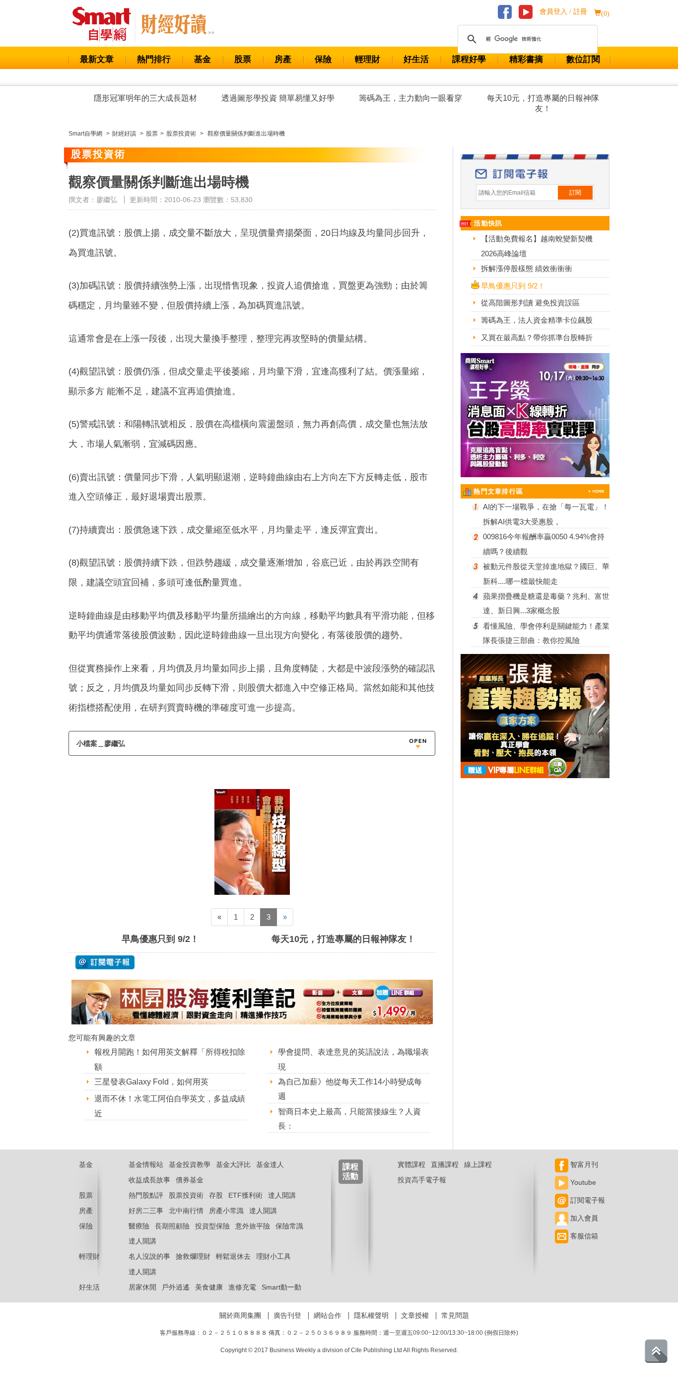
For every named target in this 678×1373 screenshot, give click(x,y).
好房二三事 (146, 1211)
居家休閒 (142, 1287)
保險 (323, 59)
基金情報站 (146, 1164)
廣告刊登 (287, 1315)
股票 (242, 59)
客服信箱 (583, 1236)
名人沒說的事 (149, 1256)
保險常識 (289, 1226)
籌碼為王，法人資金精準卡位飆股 (537, 320)
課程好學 (469, 59)
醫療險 (139, 1226)
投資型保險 (212, 1226)
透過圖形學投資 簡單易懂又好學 (278, 98)
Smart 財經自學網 (105, 24)
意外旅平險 (252, 1226)
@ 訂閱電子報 (105, 962)
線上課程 (478, 1164)
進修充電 (242, 1287)
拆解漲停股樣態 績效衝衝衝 (526, 268)
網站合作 (327, 1315)
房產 (282, 59)
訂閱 (575, 192)
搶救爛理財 (193, 1256)
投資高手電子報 (422, 1180)
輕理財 (367, 59)
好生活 (416, 59)
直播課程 (445, 1164)
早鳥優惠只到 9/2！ (160, 939)
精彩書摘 (526, 59)
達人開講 (282, 1195)
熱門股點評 (146, 1195)
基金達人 (270, 1164)
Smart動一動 (281, 1287)
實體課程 (411, 1164)
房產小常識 (226, 1211)
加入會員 (583, 1218)
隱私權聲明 (371, 1315)
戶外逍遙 (176, 1287)
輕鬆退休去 (233, 1256)
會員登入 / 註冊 (563, 11)
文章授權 (415, 1315)
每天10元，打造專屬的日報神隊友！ (543, 103)
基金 (202, 59)
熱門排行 (154, 59)
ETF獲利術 (245, 1195)
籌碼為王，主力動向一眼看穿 (410, 98)
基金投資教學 (189, 1164)
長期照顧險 (172, 1226)
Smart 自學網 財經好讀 (177, 24)
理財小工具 (273, 1256)
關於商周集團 (240, 1315)
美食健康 (209, 1287)
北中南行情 (186, 1211)
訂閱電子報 (586, 1200)
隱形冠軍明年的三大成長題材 (145, 98)
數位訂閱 (583, 59)
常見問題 (455, 1315)
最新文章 (97, 59)
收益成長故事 (149, 1180)
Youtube (582, 1182)
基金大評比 (233, 1164)
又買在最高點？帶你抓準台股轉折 (537, 337)
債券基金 (189, 1180)
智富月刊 (583, 1164)
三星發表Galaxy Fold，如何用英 (151, 1082)
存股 (216, 1195)
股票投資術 (186, 1195)
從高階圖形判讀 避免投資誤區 (530, 302)
